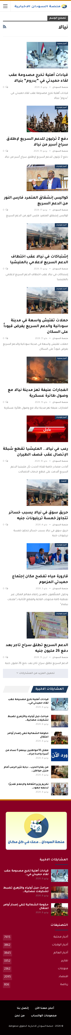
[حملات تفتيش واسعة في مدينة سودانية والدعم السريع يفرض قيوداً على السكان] (47, 300)
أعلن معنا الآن (44, 1008)
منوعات (63, 968)
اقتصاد (64, 481)
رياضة (64, 984)
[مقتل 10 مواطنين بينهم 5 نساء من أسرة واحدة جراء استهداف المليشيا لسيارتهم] (59, 755)
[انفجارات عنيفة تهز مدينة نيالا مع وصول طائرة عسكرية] (47, 370)
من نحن (20, 1015)
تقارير (64, 960)
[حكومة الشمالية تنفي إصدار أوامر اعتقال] (59, 738)
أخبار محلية (62, 44)
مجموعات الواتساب (44, 1015)
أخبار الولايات (61, 107)
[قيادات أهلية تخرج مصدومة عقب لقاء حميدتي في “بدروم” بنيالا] (47, 55)
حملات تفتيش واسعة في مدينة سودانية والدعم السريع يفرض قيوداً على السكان (36, 326)
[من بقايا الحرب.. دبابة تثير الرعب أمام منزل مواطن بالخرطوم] (59, 772)
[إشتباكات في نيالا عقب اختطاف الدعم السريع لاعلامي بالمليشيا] (47, 236)
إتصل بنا (23, 1008)
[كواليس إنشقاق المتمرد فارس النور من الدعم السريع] (47, 178)
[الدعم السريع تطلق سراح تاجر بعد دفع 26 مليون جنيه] (47, 625)
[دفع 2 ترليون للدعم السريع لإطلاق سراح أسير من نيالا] (47, 119)
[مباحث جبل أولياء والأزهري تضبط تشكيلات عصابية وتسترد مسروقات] (59, 721)
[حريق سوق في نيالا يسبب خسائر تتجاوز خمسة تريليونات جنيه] (47, 492)
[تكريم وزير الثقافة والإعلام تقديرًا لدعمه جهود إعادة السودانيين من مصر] (59, 789)
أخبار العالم (60, 953)
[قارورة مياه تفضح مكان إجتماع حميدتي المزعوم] (47, 556)
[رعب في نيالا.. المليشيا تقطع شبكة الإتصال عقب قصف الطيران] (47, 429)
